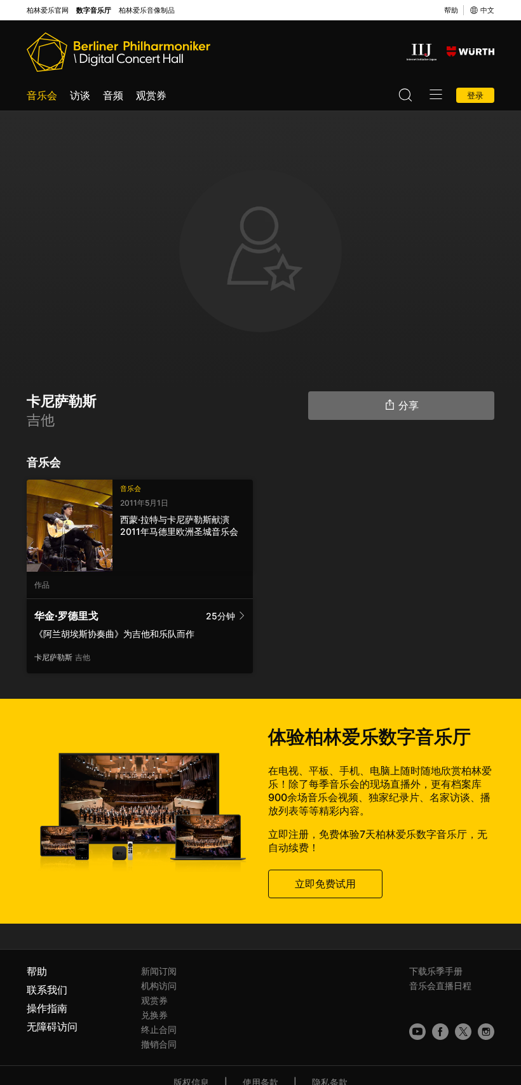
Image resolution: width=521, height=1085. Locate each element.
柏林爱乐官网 (48, 10)
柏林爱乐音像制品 (147, 10)
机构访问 (159, 985)
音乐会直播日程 (440, 985)
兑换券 (154, 1014)
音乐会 (42, 95)
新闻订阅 (159, 971)
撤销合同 (159, 1044)
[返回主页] (118, 52)
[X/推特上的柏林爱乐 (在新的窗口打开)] (463, 1031)
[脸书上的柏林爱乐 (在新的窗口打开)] (440, 1031)
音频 (113, 95)
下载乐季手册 (436, 971)
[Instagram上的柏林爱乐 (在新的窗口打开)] (486, 1031)
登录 (475, 95)
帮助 (451, 10)
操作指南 (47, 1008)
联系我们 (47, 989)
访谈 (80, 95)
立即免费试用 (325, 883)
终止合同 (159, 1029)
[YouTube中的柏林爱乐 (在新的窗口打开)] (417, 1031)
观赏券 (151, 95)
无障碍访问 (52, 1026)
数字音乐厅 (93, 10)
